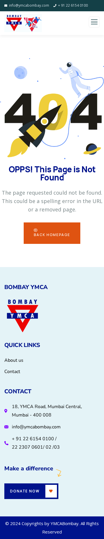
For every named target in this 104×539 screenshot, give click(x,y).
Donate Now (25, 491)
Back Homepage (52, 234)
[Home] (22, 316)
